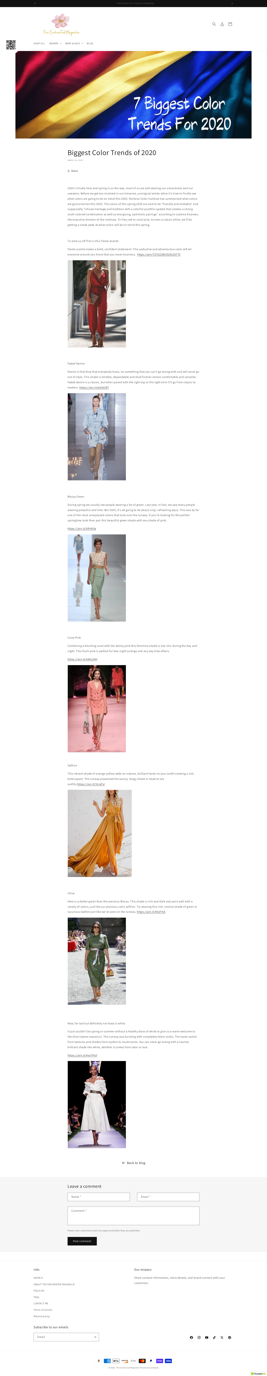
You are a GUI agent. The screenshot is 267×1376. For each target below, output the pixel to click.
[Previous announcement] (35, 3)
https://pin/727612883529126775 (159, 254)
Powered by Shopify (149, 1367)
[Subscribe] (95, 1337)
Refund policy (42, 1316)
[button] (55, 43)
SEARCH (38, 1277)
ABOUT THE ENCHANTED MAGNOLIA (54, 1284)
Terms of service (43, 1309)
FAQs (36, 1297)
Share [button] (74, 170)
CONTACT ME (41, 1303)
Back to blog (136, 1163)
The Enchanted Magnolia (127, 1367)
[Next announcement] (232, 3)
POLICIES (39, 1290)
